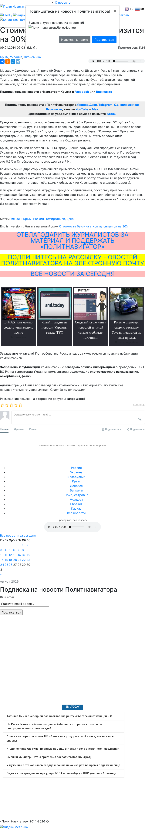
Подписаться (104, 39)
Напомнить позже (74, 39)
